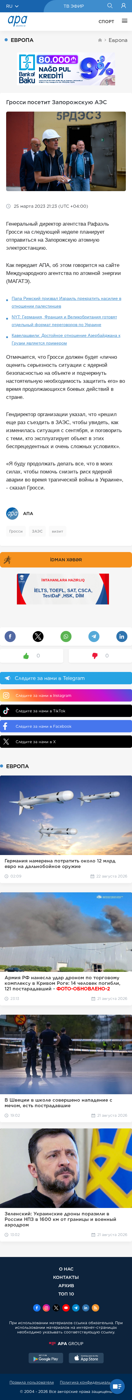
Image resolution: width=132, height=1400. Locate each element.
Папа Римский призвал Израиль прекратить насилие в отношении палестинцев (66, 302)
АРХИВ (66, 1285)
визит (57, 531)
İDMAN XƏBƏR (66, 559)
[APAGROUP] (66, 1343)
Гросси (16, 531)
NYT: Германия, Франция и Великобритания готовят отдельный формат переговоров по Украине (64, 320)
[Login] (123, 6)
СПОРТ (106, 21)
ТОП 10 (66, 1293)
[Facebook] (37, 1308)
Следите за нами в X (36, 741)
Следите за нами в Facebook (44, 726)
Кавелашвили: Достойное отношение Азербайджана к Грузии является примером (66, 339)
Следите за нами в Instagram (43, 695)
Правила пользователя (32, 1382)
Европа (118, 40)
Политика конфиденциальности (91, 1382)
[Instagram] (46, 1308)
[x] (56, 1308)
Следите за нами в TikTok (40, 711)
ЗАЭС (37, 531)
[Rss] (95, 1308)
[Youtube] (66, 1308)
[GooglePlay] (46, 1359)
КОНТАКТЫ (66, 1277)
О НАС (66, 1268)
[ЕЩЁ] (123, 21)
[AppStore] (86, 1359)
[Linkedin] (85, 1308)
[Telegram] (76, 1308)
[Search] (109, 6)
